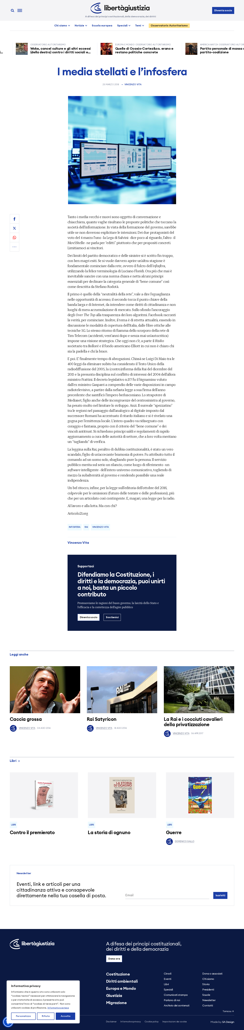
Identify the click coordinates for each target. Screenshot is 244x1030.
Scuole (206, 995)
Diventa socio (223, 10)
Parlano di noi (172, 1000)
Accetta (65, 1016)
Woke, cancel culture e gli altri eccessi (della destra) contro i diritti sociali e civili (40, 52)
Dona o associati (212, 973)
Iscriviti (220, 895)
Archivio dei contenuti (176, 1005)
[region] (43, 1001)
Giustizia (114, 996)
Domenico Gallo (184, 841)
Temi (138, 25)
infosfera (74, 527)
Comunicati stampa (176, 995)
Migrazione (116, 1003)
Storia (205, 984)
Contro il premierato (32, 832)
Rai (86, 527)
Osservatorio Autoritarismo (169, 25)
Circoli (167, 973)
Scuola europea (102, 25)
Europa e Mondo (121, 989)
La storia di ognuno (109, 832)
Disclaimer (111, 1022)
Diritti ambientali (122, 981)
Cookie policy (152, 1022)
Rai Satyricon (101, 719)
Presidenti (208, 989)
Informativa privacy (131, 1022)
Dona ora (114, 958)
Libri (13, 761)
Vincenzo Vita (133, 85)
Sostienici (112, 617)
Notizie (79, 25)
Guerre (174, 832)
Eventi (167, 979)
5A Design (222, 1022)
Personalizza (23, 1016)
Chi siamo (60, 25)
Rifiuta (46, 1016)
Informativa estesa (58, 1008)
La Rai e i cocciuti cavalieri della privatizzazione (193, 722)
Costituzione (118, 974)
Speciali (122, 25)
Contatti (207, 1005)
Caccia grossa (26, 719)
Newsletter (208, 1000)
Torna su (227, 1011)
